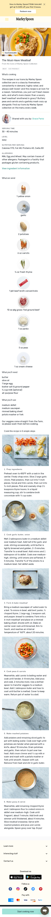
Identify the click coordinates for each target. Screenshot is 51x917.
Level (5, 137)
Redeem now (25, 11)
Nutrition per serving (13, 145)
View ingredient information (16, 168)
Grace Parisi (38, 118)
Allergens (7, 153)
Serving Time (8, 128)
